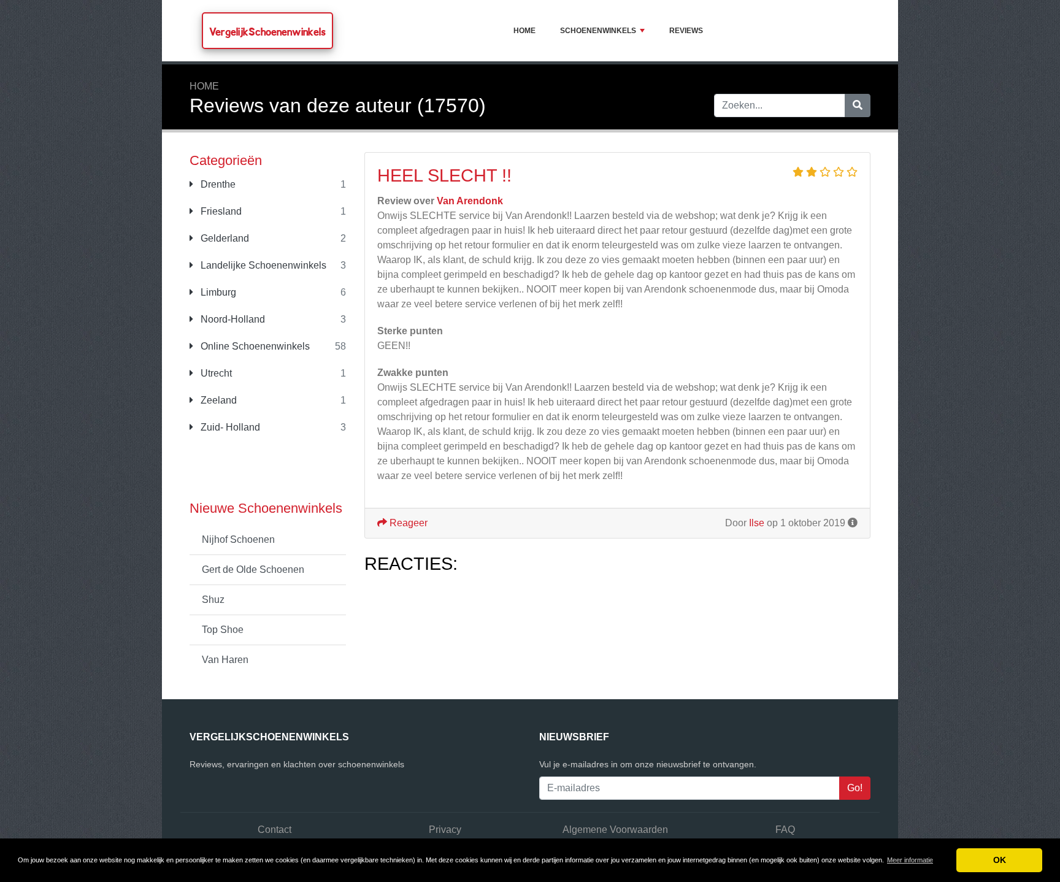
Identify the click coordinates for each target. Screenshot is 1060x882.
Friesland (220, 211)
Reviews (686, 30)
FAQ (785, 829)
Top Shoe (223, 629)
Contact (274, 829)
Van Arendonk (470, 201)
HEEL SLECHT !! (444, 175)
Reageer (407, 523)
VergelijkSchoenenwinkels (267, 31)
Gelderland (223, 238)
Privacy (445, 829)
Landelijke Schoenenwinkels (262, 265)
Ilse (756, 523)
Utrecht (215, 373)
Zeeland (217, 400)
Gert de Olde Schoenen (253, 569)
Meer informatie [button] (910, 860)
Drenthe (217, 184)
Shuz (213, 599)
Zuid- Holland (229, 427)
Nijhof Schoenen (238, 539)
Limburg (217, 292)
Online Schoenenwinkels (254, 346)
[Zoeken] (857, 105)
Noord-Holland (231, 319)
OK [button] (999, 860)
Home (524, 30)
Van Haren (225, 659)
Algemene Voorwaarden (615, 829)
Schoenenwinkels (598, 30)
